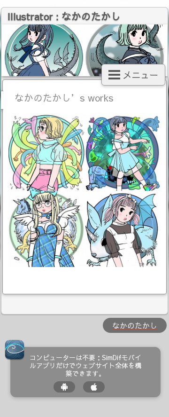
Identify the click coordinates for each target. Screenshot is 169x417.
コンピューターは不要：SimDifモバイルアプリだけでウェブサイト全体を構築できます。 (85, 365)
